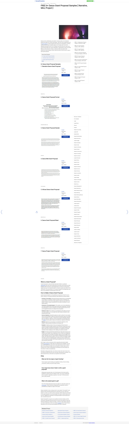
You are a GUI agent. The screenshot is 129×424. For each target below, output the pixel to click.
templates (59, 402)
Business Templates (46, 3)
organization (43, 285)
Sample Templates (92, 422)
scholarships (44, 385)
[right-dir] (127, 212)
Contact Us (36, 422)
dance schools (44, 43)
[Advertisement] (64, 17)
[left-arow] (1, 212)
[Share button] (37, 212)
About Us (40, 422)
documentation (46, 343)
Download (65, 75)
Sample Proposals (53, 3)
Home (42, 3)
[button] (94, 1)
